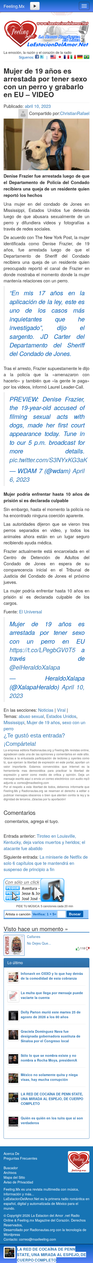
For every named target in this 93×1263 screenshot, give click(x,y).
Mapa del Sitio (14, 1177)
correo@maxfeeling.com (37, 1239)
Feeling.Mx (14, 6)
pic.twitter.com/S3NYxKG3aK (48, 459)
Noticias (45, 710)
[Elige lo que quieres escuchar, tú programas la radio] (46, 890)
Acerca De (11, 1153)
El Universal (30, 611)
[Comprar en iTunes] (32, 948)
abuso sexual (31, 716)
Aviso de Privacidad (18, 1182)
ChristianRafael (74, 113)
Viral (61, 710)
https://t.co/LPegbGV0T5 (42, 649)
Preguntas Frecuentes (20, 1158)
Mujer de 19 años (43, 722)
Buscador (11, 1167)
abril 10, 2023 (38, 106)
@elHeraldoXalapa (35, 667)
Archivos (10, 1172)
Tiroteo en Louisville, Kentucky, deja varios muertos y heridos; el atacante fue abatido (44, 842)
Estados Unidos (61, 716)
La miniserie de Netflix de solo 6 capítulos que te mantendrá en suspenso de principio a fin (46, 863)
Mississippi (14, 722)
